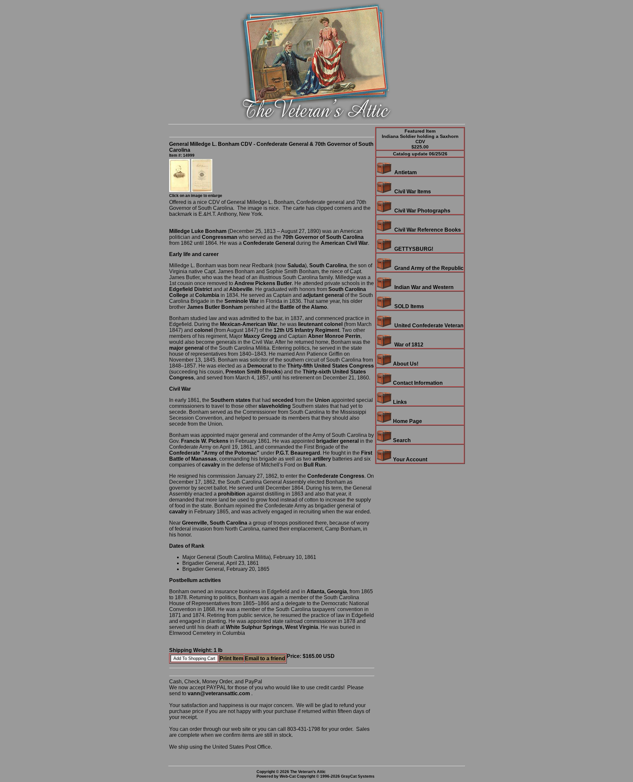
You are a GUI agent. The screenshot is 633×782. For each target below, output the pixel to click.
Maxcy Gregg (260, 336)
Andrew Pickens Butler (263, 283)
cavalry (211, 465)
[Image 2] (201, 190)
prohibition (231, 494)
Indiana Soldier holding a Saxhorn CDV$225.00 (420, 141)
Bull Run (314, 465)
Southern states (231, 400)
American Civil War (344, 243)
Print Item (231, 658)
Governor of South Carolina (329, 237)
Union (322, 400)
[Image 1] (180, 190)
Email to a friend (265, 658)
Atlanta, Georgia (327, 591)
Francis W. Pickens (204, 441)
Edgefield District (190, 289)
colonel (203, 330)
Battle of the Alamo (303, 307)
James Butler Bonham (215, 307)
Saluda (296, 265)
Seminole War (242, 301)
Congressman (219, 237)
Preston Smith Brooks (253, 372)
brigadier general (337, 441)
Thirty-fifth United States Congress (330, 366)
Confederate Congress (335, 476)
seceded (282, 400)
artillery (322, 459)
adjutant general (323, 295)
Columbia (207, 295)
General (285, 243)
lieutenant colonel (320, 324)
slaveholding (274, 406)
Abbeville (241, 289)
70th (288, 237)
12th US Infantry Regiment (306, 330)
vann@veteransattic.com (219, 693)
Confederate (258, 243)
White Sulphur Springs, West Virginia (272, 627)
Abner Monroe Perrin (334, 336)
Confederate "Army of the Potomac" (214, 453)
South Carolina (328, 265)
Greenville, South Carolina (214, 523)
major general (186, 348)
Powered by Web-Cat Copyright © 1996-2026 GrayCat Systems (316, 776)
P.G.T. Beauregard (298, 453)
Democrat (259, 366)
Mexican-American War (248, 324)
